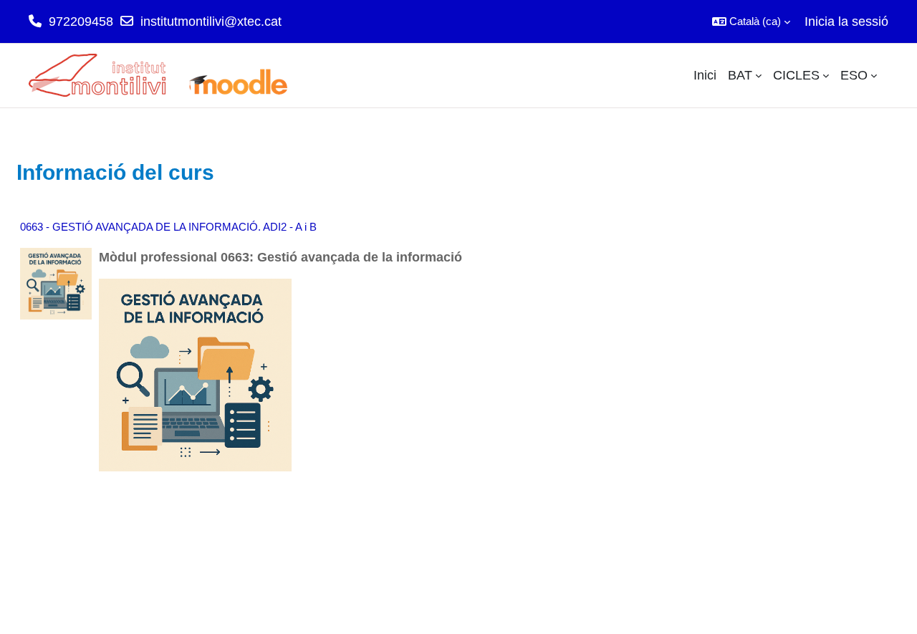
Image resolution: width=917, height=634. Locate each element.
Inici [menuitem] (704, 75)
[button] (751, 21)
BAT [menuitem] (740, 75)
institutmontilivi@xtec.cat (211, 21)
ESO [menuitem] (854, 75)
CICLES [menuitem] (796, 75)
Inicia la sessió (846, 21)
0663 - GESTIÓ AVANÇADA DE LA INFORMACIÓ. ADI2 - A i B (168, 227)
